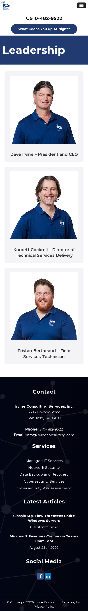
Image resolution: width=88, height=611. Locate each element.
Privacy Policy (44, 606)
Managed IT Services (44, 461)
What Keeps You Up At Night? (44, 29)
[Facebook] (40, 576)
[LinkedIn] (48, 576)
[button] (81, 5)
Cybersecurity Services (44, 481)
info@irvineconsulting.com (50, 435)
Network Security (44, 467)
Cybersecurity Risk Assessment (44, 488)
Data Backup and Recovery (44, 474)
